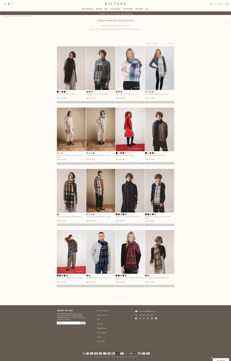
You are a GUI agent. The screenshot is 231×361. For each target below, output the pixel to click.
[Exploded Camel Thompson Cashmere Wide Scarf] (58, 214)
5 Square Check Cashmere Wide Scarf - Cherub (98, 155)
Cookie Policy (101, 341)
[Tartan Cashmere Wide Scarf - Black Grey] (87, 92)
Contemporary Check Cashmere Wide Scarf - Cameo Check (70, 156)
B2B (98, 319)
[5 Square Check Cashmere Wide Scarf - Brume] (146, 92)
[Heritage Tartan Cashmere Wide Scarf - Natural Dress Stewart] (126, 214)
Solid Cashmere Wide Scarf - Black (66, 94)
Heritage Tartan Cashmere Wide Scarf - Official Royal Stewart (129, 278)
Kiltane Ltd (100, 356)
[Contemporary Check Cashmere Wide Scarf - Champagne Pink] (60, 153)
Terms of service (123, 356)
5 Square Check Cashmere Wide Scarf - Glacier (98, 216)
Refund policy (107, 356)
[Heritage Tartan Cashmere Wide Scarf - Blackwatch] (116, 214)
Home (5, 16)
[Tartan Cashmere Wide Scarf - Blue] (89, 92)
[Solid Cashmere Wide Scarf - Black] (58, 92)
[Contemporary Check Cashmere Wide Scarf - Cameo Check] (58, 153)
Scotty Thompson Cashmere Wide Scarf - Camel (157, 278)
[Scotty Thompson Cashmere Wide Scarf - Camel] (89, 275)
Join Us (83, 323)
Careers (99, 337)
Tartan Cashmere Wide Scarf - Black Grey (97, 94)
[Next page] (123, 297)
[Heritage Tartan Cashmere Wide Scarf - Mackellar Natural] (121, 214)
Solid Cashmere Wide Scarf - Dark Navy (155, 155)
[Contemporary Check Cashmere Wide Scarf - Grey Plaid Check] (62, 153)
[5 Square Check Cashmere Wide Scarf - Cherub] (150, 92)
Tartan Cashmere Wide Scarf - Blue (125, 94)
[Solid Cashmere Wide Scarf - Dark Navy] (64, 92)
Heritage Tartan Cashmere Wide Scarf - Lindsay (128, 216)
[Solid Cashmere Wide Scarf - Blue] (60, 92)
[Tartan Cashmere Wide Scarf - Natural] (92, 92)
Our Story (100, 324)
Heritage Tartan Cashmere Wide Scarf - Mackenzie (70, 278)
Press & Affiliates (102, 333)
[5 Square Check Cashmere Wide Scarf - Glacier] (153, 92)
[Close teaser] (212, 356)
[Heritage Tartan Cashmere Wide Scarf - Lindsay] (119, 214)
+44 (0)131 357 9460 (145, 315)
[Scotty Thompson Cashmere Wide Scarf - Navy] (87, 275)
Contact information (133, 356)
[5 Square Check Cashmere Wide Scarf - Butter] (148, 92)
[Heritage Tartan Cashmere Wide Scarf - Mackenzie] (123, 214)
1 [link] (108, 297)
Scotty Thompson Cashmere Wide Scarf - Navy (98, 278)
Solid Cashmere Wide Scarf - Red (124, 155)
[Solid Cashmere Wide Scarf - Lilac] (67, 92)
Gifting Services (102, 328)
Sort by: (149, 43)
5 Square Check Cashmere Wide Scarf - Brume (157, 94)
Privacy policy (115, 356)
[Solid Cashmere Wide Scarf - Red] (62, 92)
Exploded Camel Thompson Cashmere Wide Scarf (69, 216)
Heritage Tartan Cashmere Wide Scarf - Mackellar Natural (158, 217)
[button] (13, 4)
